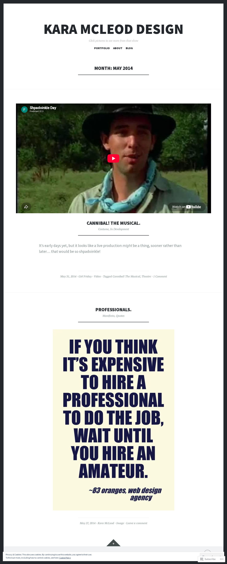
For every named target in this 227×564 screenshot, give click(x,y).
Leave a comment (136, 523)
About (117, 48)
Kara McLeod (106, 523)
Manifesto (109, 316)
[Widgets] (113, 542)
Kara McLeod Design (113, 29)
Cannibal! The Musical (126, 276)
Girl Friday (85, 276)
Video (97, 276)
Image (120, 523)
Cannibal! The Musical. (113, 223)
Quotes (120, 316)
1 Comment (160, 276)
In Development (119, 229)
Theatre (146, 276)
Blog (129, 48)
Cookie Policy (65, 557)
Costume (103, 229)
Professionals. (113, 309)
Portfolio (102, 48)
